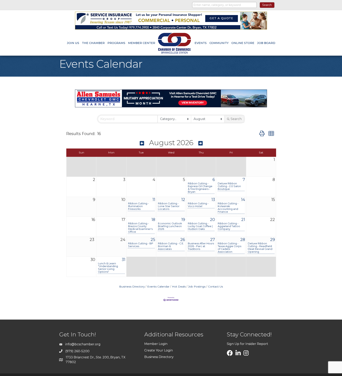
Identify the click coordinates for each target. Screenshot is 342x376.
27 (212, 239)
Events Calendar (158, 286)
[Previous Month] (142, 143)
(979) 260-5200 (77, 351)
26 (182, 239)
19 (183, 219)
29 (272, 239)
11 (153, 199)
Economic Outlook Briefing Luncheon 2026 (170, 226)
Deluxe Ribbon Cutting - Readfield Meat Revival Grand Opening (260, 247)
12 (183, 199)
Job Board (266, 43)
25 (153, 239)
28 (242, 239)
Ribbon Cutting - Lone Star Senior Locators (169, 206)
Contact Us (215, 286)
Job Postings (196, 286)
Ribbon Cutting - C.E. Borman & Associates (171, 246)
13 (213, 199)
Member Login (155, 344)
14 (243, 199)
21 (243, 219)
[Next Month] (200, 143)
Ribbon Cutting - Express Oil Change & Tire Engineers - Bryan (200, 187)
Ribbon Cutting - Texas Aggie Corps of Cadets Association (229, 247)
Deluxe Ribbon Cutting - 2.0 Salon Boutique (229, 186)
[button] (262, 133)
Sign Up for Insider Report (247, 344)
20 (212, 219)
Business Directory (132, 286)
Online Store (242, 43)
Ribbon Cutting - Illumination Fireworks (138, 206)
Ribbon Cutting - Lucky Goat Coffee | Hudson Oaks (200, 226)
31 (123, 259)
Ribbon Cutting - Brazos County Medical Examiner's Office (140, 227)
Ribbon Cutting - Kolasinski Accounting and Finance (228, 207)
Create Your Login (158, 350)
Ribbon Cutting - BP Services (140, 245)
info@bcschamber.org (83, 344)
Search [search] (236, 119)
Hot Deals (179, 286)
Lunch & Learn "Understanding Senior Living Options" (108, 267)
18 (153, 219)
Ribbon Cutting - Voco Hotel (198, 205)
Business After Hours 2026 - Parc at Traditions (201, 246)
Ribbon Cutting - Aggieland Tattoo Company (229, 226)
